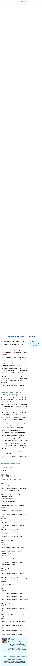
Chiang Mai (4, 354)
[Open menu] (40, 2)
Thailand (23, 406)
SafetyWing (5, 662)
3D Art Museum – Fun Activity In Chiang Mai (35, 343)
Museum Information (34, 345)
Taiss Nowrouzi (11, 639)
